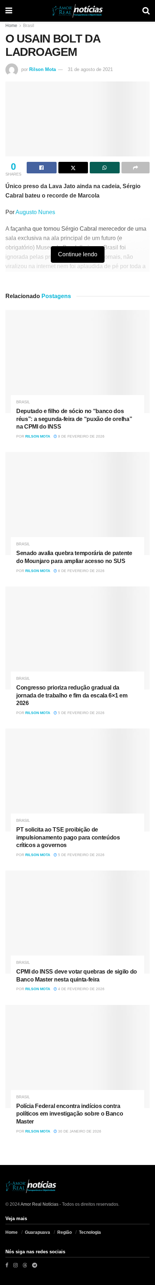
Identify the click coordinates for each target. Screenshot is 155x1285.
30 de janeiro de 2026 (79, 1131)
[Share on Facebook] (42, 167)
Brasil (28, 25)
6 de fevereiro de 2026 (81, 571)
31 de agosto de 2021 (90, 69)
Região (64, 1232)
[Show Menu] (8, 11)
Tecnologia (90, 1232)
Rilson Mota (42, 69)
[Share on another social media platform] (135, 167)
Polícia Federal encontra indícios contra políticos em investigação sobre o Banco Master (69, 1114)
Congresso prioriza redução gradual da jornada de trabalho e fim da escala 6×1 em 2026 (72, 695)
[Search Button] (146, 11)
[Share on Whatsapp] (105, 167)
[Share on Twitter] (73, 167)
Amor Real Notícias (39, 1204)
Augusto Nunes (35, 212)
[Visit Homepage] (77, 11)
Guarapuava (37, 1232)
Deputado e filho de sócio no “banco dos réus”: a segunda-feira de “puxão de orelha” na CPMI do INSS (74, 419)
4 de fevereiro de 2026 (81, 989)
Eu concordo (107, 1276)
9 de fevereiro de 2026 (81, 436)
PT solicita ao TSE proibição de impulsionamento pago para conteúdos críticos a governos (68, 837)
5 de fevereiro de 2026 (81, 713)
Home (11, 25)
